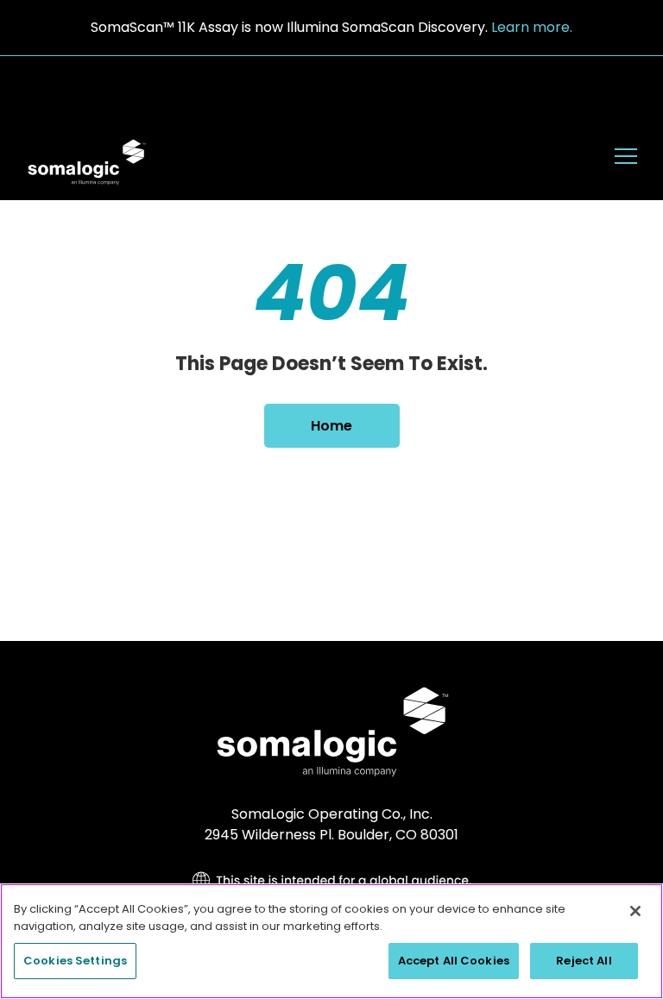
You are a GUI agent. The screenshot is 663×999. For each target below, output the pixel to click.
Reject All (583, 960)
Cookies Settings (75, 960)
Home (331, 426)
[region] (331, 941)
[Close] (635, 911)
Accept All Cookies (453, 960)
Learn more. (531, 27)
